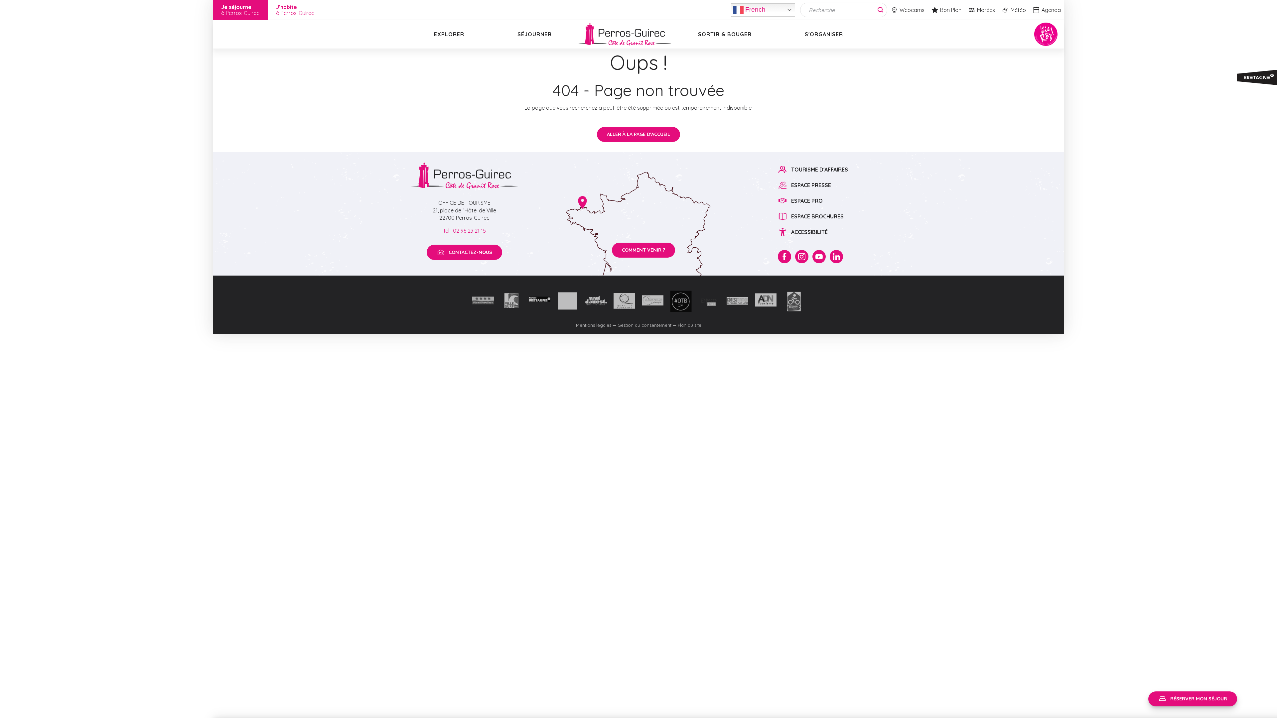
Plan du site (689, 325)
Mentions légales (593, 325)
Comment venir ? (643, 250)
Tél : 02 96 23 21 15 (464, 230)
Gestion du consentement (644, 325)
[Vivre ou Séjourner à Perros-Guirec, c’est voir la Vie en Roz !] (624, 34)
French (755, 9)
